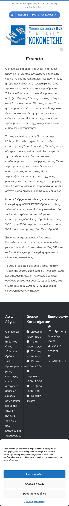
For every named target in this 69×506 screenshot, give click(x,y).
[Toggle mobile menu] (62, 49)
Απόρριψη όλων (34, 484)
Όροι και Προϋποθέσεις (34, 502)
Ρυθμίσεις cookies (34, 493)
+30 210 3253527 (47, 3)
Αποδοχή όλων (35, 474)
